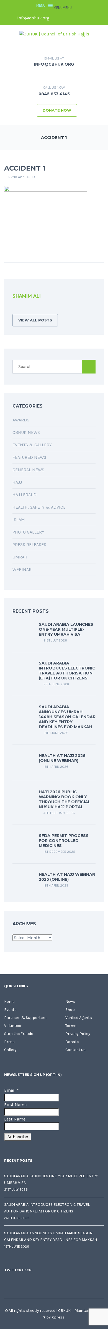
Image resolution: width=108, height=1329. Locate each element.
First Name (15, 1104)
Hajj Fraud (24, 494)
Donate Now (57, 110)
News (70, 1001)
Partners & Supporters (25, 1017)
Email (11, 1090)
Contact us (75, 1049)
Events (10, 1009)
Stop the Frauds (18, 1033)
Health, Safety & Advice (39, 507)
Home (9, 1001)
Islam (18, 519)
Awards (20, 420)
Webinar (22, 569)
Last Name (14, 1119)
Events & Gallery (32, 444)
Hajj (17, 482)
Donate (72, 1041)
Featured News (29, 457)
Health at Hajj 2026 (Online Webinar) (62, 758)
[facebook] (57, 18)
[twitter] (67, 18)
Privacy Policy (77, 1033)
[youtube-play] (86, 18)
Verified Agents (78, 1017)
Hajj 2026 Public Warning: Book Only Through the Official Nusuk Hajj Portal (65, 799)
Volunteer (13, 1025)
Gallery (10, 1049)
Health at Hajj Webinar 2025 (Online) (67, 877)
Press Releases (29, 544)
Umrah (19, 557)
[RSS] (14, 308)
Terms (70, 1025)
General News (28, 469)
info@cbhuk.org (33, 17)
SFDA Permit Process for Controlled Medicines (64, 840)
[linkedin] (76, 18)
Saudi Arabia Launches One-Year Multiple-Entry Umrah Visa (66, 629)
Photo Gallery (28, 532)
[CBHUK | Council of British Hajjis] (54, 33)
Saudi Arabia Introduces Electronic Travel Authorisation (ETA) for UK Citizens (67, 671)
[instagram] (95, 18)
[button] (62, 8)
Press (9, 1041)
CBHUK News (26, 432)
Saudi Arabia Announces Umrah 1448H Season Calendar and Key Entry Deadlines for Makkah (67, 716)
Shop (70, 1009)
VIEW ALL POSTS (35, 320)
